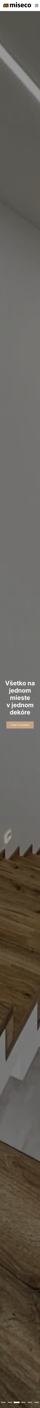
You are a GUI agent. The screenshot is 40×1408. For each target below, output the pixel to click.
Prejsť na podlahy (20, 725)
